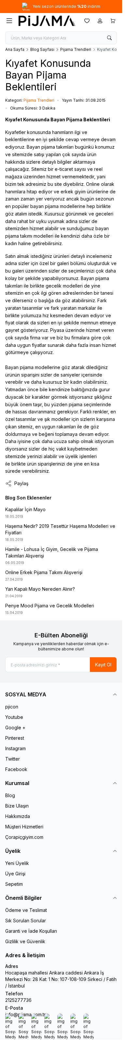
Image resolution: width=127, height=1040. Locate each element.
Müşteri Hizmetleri (24, 826)
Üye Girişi (15, 873)
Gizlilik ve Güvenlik (25, 941)
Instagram (15, 748)
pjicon (11, 706)
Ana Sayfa (14, 49)
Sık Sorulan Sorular (25, 920)
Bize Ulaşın (17, 806)
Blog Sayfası (42, 49)
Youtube (14, 717)
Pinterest (14, 738)
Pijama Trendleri (75, 49)
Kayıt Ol (103, 664)
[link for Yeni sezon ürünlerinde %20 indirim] (61, 6)
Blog (10, 795)
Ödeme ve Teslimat (26, 910)
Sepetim (14, 884)
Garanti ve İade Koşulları (31, 931)
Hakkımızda (17, 816)
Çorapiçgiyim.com (24, 837)
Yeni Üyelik (17, 863)
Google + (15, 727)
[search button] (109, 37)
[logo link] (47, 21)
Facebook (16, 769)
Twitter (12, 759)
